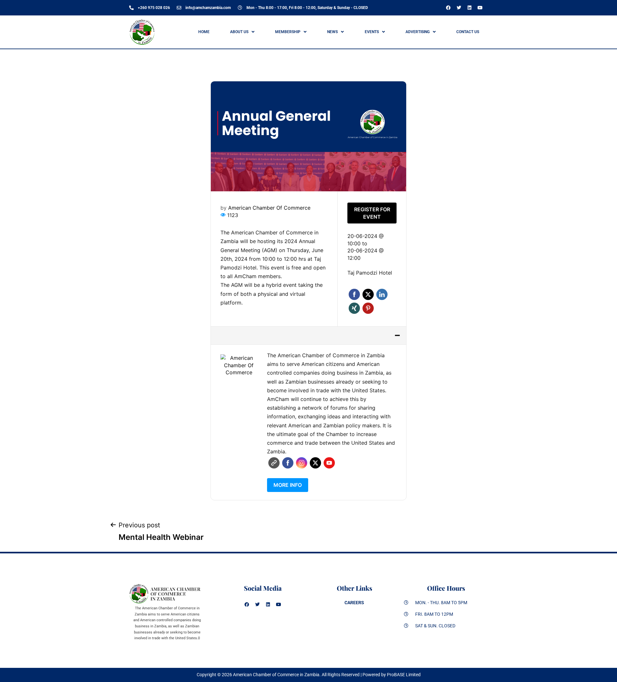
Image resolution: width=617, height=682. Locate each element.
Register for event (372, 213)
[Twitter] (458, 7)
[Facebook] (448, 7)
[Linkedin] (469, 7)
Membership (287, 32)
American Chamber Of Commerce (269, 208)
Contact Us (467, 32)
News (332, 32)
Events (372, 32)
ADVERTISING (418, 32)
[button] (242, 32)
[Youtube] (480, 7)
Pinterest (368, 308)
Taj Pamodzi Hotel (369, 272)
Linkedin (382, 294)
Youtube (329, 462)
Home (204, 32)
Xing (354, 308)
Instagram (301, 462)
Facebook (354, 294)
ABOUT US (239, 32)
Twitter (368, 294)
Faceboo (287, 462)
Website (274, 462)
